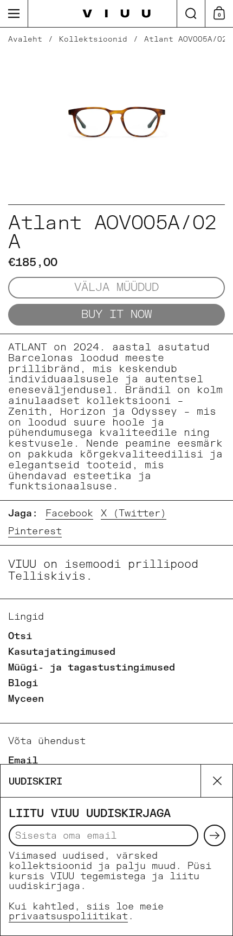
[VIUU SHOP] (117, 14)
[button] (191, 13)
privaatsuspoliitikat (68, 916)
